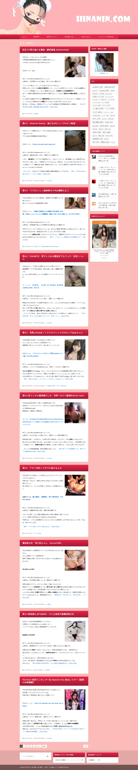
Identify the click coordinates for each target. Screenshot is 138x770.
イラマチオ (96, 102)
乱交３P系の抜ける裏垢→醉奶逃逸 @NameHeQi (46, 50)
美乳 (101, 136)
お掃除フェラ (98, 96)
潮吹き (108, 129)
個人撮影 (98, 122)
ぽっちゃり (109, 96)
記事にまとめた (49, 231)
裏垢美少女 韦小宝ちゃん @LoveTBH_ (43, 543)
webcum (109, 93)
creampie (104, 90)
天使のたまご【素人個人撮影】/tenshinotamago (46, 246)
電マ (96, 142)
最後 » (44, 746)
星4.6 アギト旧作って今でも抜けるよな (42, 468)
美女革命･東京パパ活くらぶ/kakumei (57, 385)
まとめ (95, 99)
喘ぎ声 (109, 122)
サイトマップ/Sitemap (106, 36)
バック (109, 108)
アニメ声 (111, 99)
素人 (106, 132)
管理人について (52, 36)
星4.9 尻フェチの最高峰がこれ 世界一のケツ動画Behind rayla (53, 395)
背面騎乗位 (98, 139)
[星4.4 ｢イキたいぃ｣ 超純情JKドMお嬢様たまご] (75, 203)
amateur (98, 87)
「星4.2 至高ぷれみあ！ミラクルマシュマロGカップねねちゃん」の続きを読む (48, 379)
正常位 (104, 126)
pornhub (50, 180)
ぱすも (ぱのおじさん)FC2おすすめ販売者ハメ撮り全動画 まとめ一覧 (107, 205)
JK (112, 90)
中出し (96, 119)
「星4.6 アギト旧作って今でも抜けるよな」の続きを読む (41, 526)
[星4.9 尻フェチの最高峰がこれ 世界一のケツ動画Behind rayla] (75, 413)
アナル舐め (103, 99)
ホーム (25, 36)
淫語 (101, 129)
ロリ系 (96, 115)
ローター (105, 115)
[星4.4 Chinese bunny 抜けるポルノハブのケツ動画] (75, 141)
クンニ (105, 102)
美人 (109, 136)
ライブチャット (108, 112)
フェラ (97, 112)
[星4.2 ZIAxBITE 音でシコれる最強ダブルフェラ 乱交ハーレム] (75, 276)
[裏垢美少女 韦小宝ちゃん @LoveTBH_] (75, 561)
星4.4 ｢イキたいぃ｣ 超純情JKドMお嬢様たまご (46, 190)
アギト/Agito (38, 533)
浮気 (95, 129)
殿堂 (112, 126)
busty (95, 90)
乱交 (104, 118)
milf (95, 94)
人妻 (110, 119)
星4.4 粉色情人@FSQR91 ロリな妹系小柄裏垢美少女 (48, 614)
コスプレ (97, 105)
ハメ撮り (98, 108)
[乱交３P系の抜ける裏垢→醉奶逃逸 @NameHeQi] (75, 67)
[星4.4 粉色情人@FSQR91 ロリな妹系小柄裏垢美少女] (75, 632)
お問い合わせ (85, 36)
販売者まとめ (69, 36)
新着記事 (36, 36)
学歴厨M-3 (104, 258)
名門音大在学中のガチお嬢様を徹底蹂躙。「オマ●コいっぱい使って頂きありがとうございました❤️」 (104, 251)
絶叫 (95, 135)
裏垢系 (36, 113)
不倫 (112, 115)
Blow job (110, 87)
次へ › (38, 746)
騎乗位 (105, 142)
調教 (106, 139)
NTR (101, 94)
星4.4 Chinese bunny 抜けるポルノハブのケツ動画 (49, 123)
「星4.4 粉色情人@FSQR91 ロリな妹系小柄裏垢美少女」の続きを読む (54, 663)
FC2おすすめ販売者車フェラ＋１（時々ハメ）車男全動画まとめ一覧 (106, 158)
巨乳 (95, 126)
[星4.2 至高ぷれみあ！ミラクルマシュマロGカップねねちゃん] (75, 350)
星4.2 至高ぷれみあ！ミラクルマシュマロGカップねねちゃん (53, 332)
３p (113, 142)
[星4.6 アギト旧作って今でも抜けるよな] (75, 485)
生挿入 (97, 132)
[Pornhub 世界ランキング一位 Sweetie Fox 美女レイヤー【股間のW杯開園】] (75, 700)
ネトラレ (106, 105)
